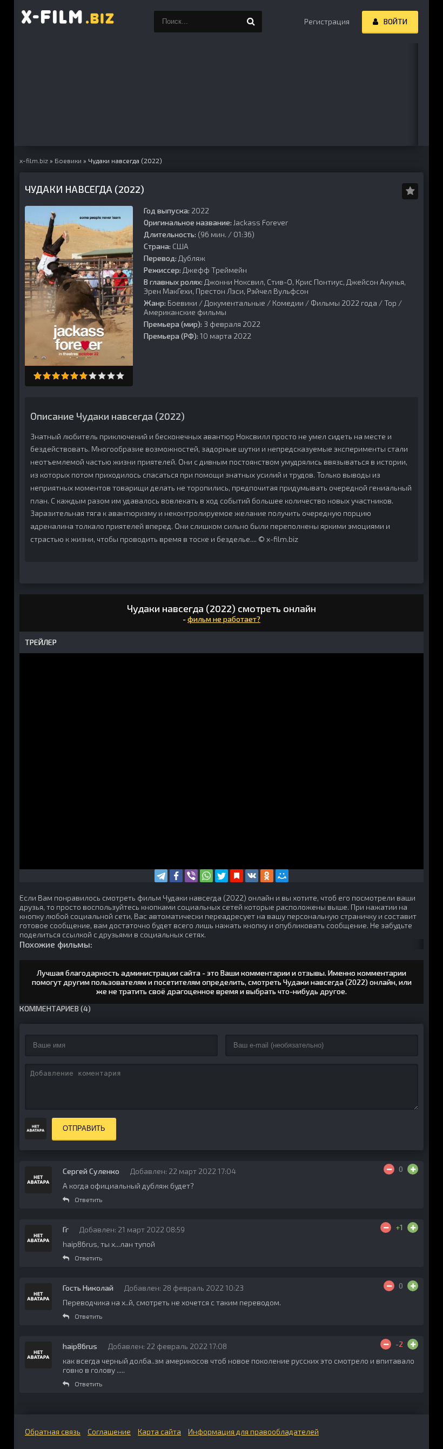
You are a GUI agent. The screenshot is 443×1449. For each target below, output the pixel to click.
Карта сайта (159, 1431)
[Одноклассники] (266, 875)
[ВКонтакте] (251, 875)
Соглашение (109, 1431)
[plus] (412, 1169)
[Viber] (191, 875)
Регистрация (327, 21)
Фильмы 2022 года (344, 302)
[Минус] (389, 1169)
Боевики (182, 302)
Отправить (84, 1128)
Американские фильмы (185, 312)
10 (120, 375)
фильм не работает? (223, 618)
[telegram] (161, 875)
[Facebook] (176, 875)
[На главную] (68, 21)
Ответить (88, 1199)
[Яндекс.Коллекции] (236, 875)
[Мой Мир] (282, 875)
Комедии (288, 302)
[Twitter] (221, 875)
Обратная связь (52, 1431)
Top (390, 302)
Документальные (234, 302)
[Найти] (251, 21)
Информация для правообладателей (253, 1431)
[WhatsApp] (206, 875)
